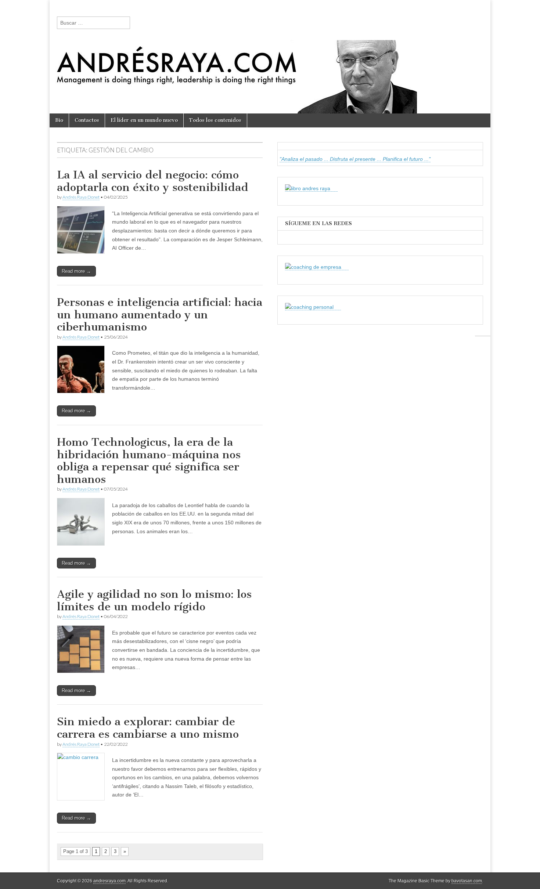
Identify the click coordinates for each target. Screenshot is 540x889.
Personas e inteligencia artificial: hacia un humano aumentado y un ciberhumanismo (159, 314)
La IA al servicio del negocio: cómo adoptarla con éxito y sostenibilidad (152, 181)
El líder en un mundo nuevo (144, 120)
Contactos (87, 120)
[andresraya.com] (270, 56)
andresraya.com (109, 880)
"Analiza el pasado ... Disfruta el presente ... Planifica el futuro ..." (355, 159)
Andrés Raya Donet (81, 197)
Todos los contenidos (215, 120)
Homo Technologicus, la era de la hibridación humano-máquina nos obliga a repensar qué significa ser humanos (149, 461)
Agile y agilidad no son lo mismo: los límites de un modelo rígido (154, 600)
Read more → (76, 271)
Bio (59, 120)
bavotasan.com (466, 880)
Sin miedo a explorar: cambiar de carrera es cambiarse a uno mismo (148, 728)
